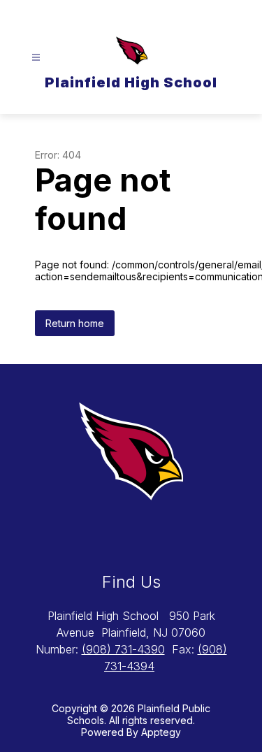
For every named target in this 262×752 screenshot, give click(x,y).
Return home (74, 323)
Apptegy (161, 732)
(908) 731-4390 (123, 649)
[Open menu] (36, 58)
